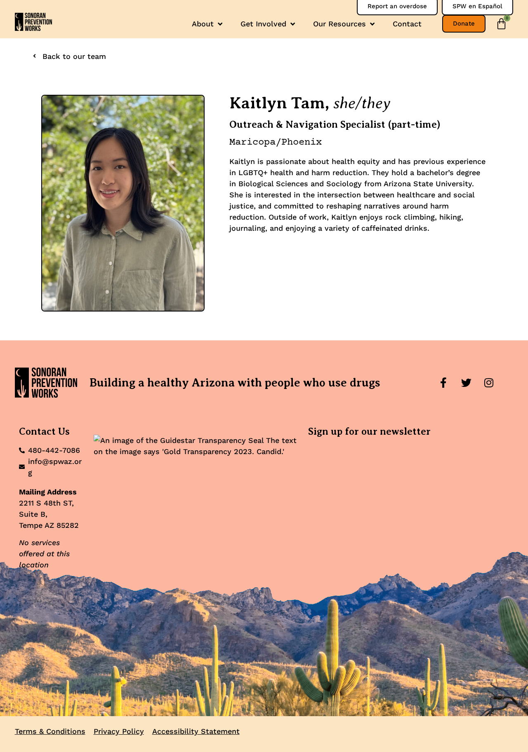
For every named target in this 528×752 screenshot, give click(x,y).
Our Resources (339, 23)
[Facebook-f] (443, 382)
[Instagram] (488, 382)
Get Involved (263, 23)
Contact (407, 23)
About (203, 23)
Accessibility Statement (196, 731)
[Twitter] (466, 382)
